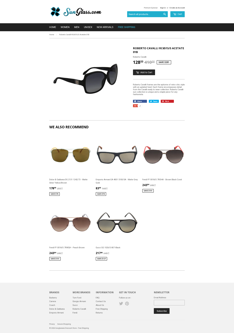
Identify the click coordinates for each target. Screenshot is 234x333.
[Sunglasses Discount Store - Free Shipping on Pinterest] (127, 304)
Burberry (53, 297)
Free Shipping (102, 309)
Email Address (160, 297)
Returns (99, 313)
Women (65, 27)
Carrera (52, 301)
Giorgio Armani (79, 301)
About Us (100, 305)
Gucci (75, 305)
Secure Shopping (64, 324)
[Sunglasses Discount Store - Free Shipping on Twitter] (121, 304)
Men (76, 27)
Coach (52, 305)
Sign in (163, 8)
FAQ (97, 297)
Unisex (88, 27)
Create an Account (177, 8)
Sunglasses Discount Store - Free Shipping (72, 328)
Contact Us (101, 301)
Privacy (52, 324)
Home (52, 27)
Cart (179, 14)
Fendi (75, 313)
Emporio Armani (56, 313)
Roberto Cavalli (79, 309)
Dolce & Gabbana (57, 309)
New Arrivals (105, 27)
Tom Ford (77, 297)
